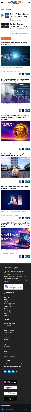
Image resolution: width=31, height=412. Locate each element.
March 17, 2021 (23, 33)
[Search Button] (29, 2)
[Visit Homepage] (15, 2)
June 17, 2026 (13, 71)
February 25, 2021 (14, 215)
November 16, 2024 (15, 178)
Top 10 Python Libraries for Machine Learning (19, 15)
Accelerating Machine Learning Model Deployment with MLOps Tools (14, 155)
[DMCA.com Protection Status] (6, 405)
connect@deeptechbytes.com (12, 366)
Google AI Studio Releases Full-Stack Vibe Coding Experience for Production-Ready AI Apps (15, 225)
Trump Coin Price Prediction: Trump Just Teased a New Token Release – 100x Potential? (15, 117)
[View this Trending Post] (10, 18)
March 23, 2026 (14, 253)
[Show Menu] (2, 2)
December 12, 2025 (15, 146)
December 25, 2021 (15, 20)
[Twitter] (9, 371)
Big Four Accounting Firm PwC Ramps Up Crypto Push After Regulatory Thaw (15, 80)
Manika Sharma (14, 33)
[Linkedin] (13, 371)
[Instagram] (17, 371)
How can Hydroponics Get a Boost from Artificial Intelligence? (14, 187)
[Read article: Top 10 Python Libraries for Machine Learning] (5, 15)
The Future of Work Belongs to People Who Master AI (14, 43)
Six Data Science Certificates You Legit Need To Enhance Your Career (19, 27)
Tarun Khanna (16, 18)
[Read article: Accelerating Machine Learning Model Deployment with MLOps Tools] (15, 167)
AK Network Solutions (21, 409)
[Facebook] (5, 371)
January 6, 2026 (14, 107)
